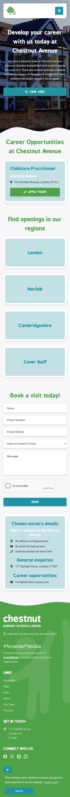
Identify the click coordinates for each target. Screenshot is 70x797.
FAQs (6, 686)
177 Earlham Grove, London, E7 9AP (36, 566)
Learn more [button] (51, 782)
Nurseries (9, 680)
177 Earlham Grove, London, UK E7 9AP (19, 733)
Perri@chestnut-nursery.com (32, 582)
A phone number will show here (33, 551)
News (6, 698)
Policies (8, 710)
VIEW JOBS (37, 91)
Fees (6, 692)
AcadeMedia (11, 657)
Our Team (9, 704)
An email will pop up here (30, 546)
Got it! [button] (19, 791)
